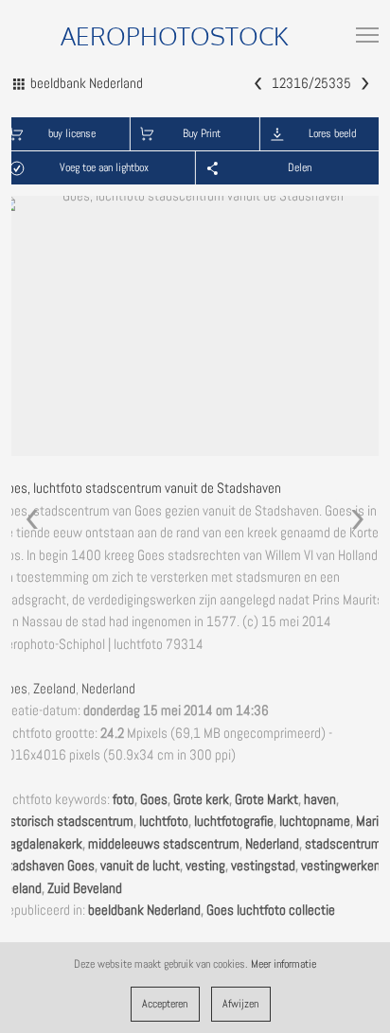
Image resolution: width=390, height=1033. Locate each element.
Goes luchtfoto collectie (270, 910)
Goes (13, 688)
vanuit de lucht (140, 865)
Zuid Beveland (84, 888)
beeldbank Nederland (144, 910)
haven (320, 799)
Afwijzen (240, 1003)
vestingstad (263, 865)
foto (123, 799)
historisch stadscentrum (66, 821)
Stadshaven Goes (47, 865)
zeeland (21, 888)
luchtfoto (163, 821)
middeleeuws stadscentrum (163, 843)
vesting (205, 865)
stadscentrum (343, 843)
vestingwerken (341, 865)
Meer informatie (283, 964)
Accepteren (164, 1003)
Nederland (108, 688)
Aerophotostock (175, 35)
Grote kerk (201, 799)
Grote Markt (266, 799)
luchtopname (314, 821)
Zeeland (54, 688)
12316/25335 (311, 83)
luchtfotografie (234, 821)
